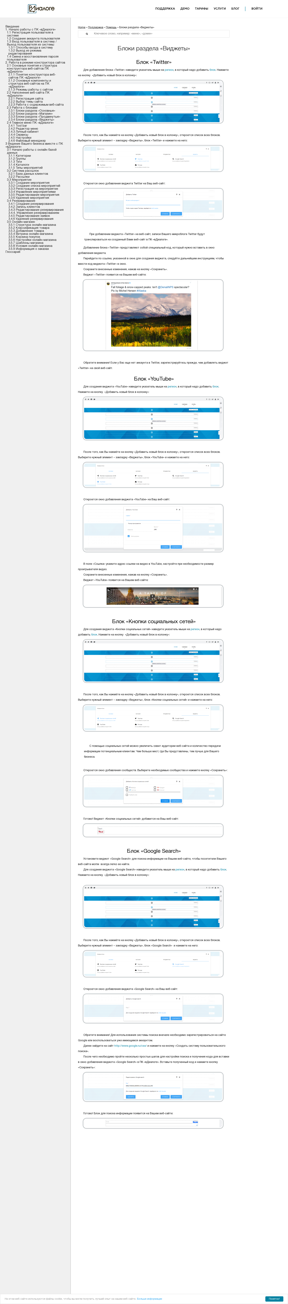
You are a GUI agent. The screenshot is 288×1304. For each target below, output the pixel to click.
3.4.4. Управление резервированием (33, 213)
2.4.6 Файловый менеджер (27, 141)
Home (81, 27)
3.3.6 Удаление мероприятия (28, 198)
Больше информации (149, 1299)
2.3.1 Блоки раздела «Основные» (31, 111)
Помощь (111, 27)
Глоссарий (12, 252)
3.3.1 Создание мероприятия (29, 183)
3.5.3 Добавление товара (26, 231)
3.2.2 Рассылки (19, 177)
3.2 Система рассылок (23, 171)
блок (213, 70)
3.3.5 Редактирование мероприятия (33, 195)
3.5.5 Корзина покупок (24, 237)
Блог (235, 8)
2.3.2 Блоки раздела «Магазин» (30, 114)
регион (169, 70)
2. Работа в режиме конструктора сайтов (35, 62)
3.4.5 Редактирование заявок (29, 216)
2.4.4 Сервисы (18, 135)
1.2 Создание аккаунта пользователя (33, 38)
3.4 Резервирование (21, 201)
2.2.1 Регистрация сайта (25, 98)
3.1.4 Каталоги (18, 165)
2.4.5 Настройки (19, 138)
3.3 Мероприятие (19, 180)
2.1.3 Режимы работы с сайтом (30, 89)
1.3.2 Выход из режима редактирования (24, 52)
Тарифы (201, 8)
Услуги (220, 8)
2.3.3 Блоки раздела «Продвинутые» (34, 117)
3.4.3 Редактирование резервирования (36, 210)
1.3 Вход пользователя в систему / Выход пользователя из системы (32, 43)
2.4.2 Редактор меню (23, 129)
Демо (184, 8)
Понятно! (274, 1299)
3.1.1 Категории (19, 156)
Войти (256, 8)
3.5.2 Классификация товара (28, 228)
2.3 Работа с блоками (22, 108)
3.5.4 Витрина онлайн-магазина (30, 234)
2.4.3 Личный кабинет (23, 132)
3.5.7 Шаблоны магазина (25, 243)
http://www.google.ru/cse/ (130, 1046)
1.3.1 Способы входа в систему (30, 47)
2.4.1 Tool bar (17, 126)
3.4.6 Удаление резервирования (30, 219)
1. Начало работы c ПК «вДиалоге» (30, 29)
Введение (12, 26)
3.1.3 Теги (15, 162)
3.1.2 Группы (17, 159)
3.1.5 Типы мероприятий (25, 168)
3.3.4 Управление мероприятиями (32, 192)
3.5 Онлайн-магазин (21, 222)
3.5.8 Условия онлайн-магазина (30, 246)
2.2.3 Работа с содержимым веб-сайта (36, 105)
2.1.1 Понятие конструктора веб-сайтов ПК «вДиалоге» (32, 76)
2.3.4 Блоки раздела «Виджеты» (31, 120)
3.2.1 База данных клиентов (28, 174)
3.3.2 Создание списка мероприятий (34, 186)
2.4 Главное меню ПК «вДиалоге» (30, 123)
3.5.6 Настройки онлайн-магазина (32, 240)
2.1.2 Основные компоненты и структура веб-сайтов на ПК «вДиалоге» (29, 83)
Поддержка (165, 8)
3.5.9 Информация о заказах (28, 249)
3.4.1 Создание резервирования (31, 204)
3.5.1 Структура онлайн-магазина (32, 225)
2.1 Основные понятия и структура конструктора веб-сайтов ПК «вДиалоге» (32, 68)
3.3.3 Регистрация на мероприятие (33, 189)
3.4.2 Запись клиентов (24, 207)
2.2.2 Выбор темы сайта (25, 102)
